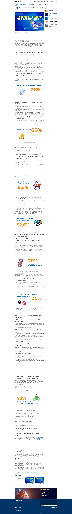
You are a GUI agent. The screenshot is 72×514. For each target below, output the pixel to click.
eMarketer (41, 439)
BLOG (42, 1)
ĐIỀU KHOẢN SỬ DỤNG (18, 510)
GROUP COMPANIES (37, 1)
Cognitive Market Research (39, 438)
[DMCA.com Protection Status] (42, 512)
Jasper (20, 113)
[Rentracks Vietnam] (18, 1)
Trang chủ (16, 4)
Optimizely (29, 113)
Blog (18, 4)
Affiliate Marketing (22, 4)
